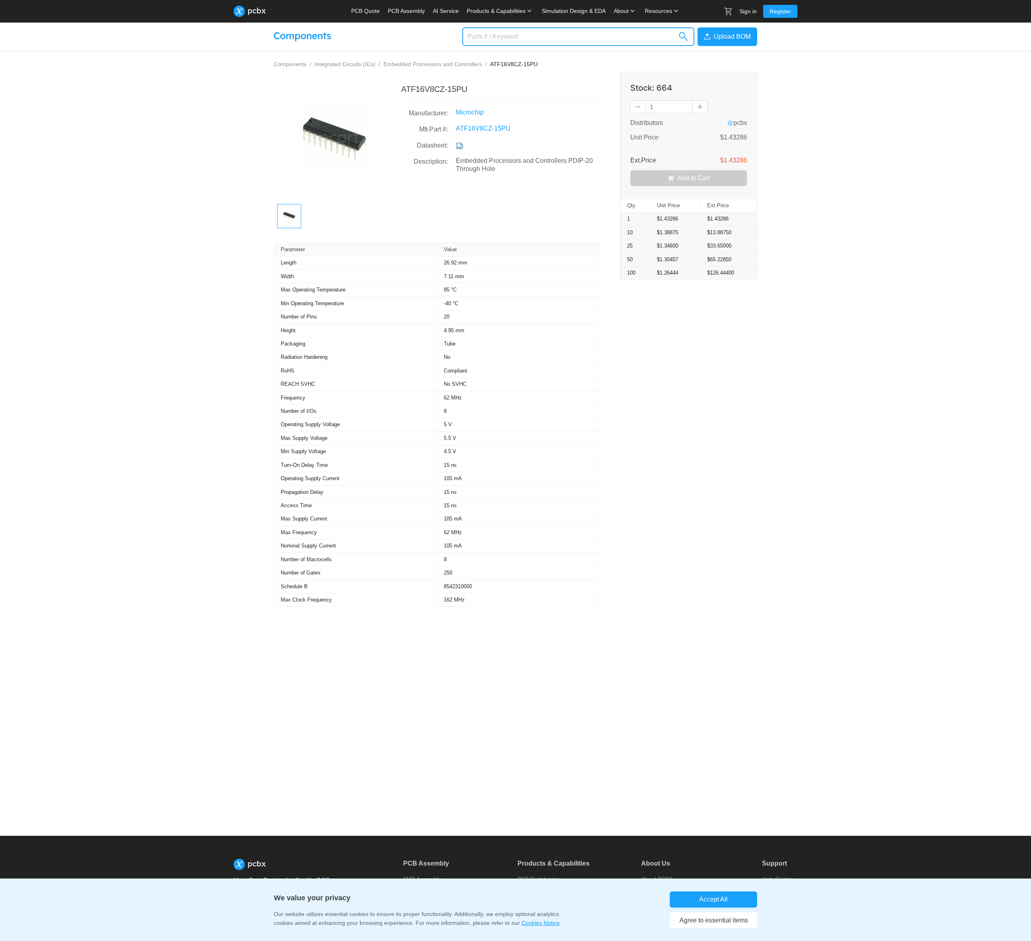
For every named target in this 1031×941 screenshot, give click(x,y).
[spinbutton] (669, 107)
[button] (725, 36)
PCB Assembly (406, 11)
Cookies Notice (541, 923)
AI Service (446, 11)
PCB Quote (365, 11)
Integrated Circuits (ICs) (345, 64)
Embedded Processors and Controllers (432, 64)
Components (290, 64)
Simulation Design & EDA (574, 11)
